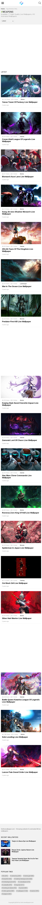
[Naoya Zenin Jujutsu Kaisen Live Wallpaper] (5, 852)
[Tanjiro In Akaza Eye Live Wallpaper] (5, 843)
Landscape (23, 283)
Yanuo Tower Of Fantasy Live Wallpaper (19, 102)
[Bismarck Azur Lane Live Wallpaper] (21, 160)
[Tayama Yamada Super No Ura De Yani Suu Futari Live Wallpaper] (5, 861)
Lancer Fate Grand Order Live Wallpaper (20, 772)
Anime (22, 99)
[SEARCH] (40, 3)
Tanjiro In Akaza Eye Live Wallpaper (24, 841)
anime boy (16, 876)
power (23, 888)
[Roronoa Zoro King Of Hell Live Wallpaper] (21, 497)
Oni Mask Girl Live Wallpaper (15, 583)
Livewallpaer (24, 882)
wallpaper (23, 891)
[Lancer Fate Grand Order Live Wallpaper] (21, 756)
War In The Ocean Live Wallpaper (16, 286)
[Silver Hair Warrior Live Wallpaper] (21, 602)
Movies (22, 319)
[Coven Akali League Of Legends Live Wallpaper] (21, 123)
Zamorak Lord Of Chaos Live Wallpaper (19, 440)
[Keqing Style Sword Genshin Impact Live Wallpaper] (21, 387)
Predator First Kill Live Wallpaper (16, 321)
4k (5, 876)
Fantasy (22, 580)
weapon (7, 894)
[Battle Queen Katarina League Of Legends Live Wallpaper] (21, 683)
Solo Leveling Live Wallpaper (15, 737)
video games (8, 891)
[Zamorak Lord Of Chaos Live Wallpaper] (21, 424)
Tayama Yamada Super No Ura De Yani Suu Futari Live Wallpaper (25, 859)
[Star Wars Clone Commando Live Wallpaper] (21, 459)
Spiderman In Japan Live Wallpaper (17, 548)
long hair (19, 885)
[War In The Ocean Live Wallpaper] (21, 270)
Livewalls (7, 885)
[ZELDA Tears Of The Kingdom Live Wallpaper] (21, 233)
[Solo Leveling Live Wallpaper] (21, 721)
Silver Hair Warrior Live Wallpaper (17, 618)
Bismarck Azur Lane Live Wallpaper (18, 177)
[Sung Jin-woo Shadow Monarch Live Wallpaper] (21, 196)
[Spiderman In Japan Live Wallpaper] (21, 532)
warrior (35, 891)
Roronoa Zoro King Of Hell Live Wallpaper (20, 513)
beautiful (7, 879)
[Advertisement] (21, 48)
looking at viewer (9, 888)
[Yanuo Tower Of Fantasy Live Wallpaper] (21, 86)
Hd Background (9, 882)
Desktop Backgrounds (23, 879)
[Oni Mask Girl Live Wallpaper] (21, 567)
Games (22, 136)
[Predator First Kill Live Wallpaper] (21, 305)
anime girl (29, 876)
